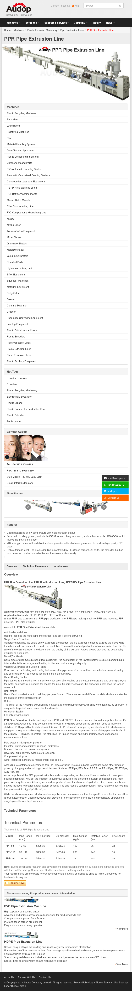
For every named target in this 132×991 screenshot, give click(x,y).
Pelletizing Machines (18, 131)
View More (122, 928)
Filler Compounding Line (20, 206)
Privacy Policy (81, 982)
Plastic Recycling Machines (21, 113)
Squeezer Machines (18, 280)
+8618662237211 (117, 484)
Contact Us (45, 977)
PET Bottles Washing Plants (22, 194)
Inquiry (97, 22)
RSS (76, 5)
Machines (13, 22)
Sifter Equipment (16, 274)
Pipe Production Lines (72, 30)
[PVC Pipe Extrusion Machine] (66, 900)
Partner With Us (26, 977)
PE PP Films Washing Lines (22, 187)
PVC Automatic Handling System (24, 169)
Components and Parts (19, 163)
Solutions (32, 22)
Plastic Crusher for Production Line (26, 409)
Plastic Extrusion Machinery (42, 30)
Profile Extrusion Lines (19, 349)
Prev (28, 507)
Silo (9, 138)
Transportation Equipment (21, 231)
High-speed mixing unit (19, 268)
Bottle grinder (14, 421)
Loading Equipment (17, 324)
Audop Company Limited (37, 982)
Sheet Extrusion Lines (19, 355)
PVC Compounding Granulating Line (26, 212)
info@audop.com (117, 478)
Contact (55, 5)
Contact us (113, 497)
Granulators (13, 125)
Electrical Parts (15, 262)
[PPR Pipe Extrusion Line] (66, 72)
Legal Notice (96, 982)
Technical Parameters (35, 566)
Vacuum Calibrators (17, 256)
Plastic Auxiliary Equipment (21, 361)
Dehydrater (13, 293)
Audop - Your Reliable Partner (18, 8)
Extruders (12, 384)
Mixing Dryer (14, 225)
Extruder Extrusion (17, 378)
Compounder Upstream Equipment (26, 181)
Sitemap (65, 5)
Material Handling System (21, 144)
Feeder (11, 299)
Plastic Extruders (16, 336)
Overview (12, 566)
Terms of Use (111, 982)
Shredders (12, 119)
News (109, 22)
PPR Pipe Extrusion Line (100, 30)
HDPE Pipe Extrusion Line (23, 941)
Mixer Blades (14, 237)
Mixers (10, 218)
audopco (112, 491)
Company (80, 22)
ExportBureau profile (15, 986)
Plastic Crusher (15, 402)
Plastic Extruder (15, 415)
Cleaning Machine (16, 305)
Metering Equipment (18, 287)
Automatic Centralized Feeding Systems (28, 175)
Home (7, 30)
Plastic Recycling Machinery (22, 390)
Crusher (11, 311)
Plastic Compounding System (23, 156)
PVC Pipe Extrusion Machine (25, 906)
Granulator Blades (17, 243)
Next (104, 507)
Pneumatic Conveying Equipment (25, 318)
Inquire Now (61, 566)
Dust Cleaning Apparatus (20, 150)
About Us (9, 977)
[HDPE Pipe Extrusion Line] (66, 935)
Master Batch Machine (19, 200)
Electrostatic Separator (19, 396)
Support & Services (56, 22)
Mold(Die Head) (15, 249)
